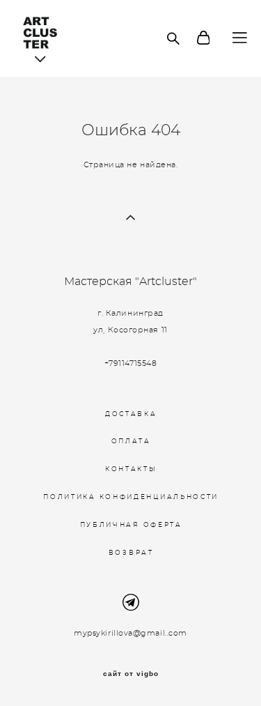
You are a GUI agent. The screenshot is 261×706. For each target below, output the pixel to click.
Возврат (131, 553)
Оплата (131, 441)
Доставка (131, 414)
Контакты (131, 469)
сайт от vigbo (131, 673)
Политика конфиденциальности (131, 497)
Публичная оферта (131, 525)
